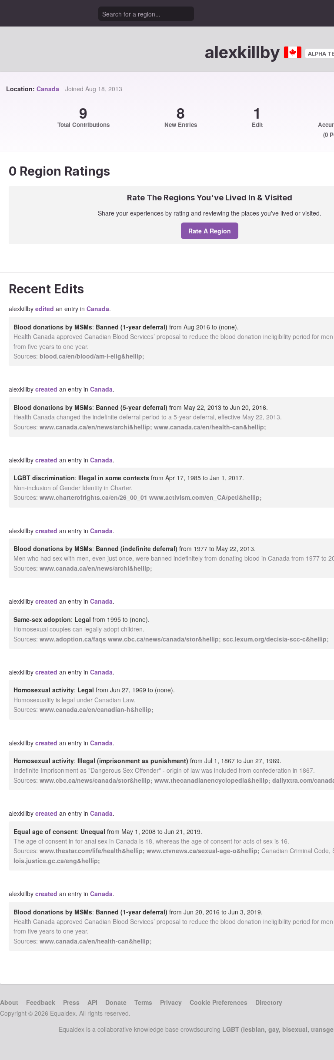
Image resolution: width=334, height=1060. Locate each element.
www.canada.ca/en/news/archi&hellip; (96, 426)
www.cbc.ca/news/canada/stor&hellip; (164, 639)
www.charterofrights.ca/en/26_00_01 (93, 497)
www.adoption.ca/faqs (73, 639)
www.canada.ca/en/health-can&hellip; (210, 426)
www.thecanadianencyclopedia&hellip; (212, 780)
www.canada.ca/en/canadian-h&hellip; (97, 709)
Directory (268, 1002)
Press (71, 1002)
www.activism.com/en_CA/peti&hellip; (205, 497)
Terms (143, 1002)
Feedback (40, 1002)
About (9, 1002)
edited (44, 308)
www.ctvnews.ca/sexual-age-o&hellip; (203, 850)
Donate (116, 1002)
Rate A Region (209, 230)
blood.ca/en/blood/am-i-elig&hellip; (92, 356)
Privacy (171, 1002)
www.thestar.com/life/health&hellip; (92, 850)
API (92, 1002)
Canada (48, 88)
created (46, 389)
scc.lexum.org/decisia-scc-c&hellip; (276, 639)
